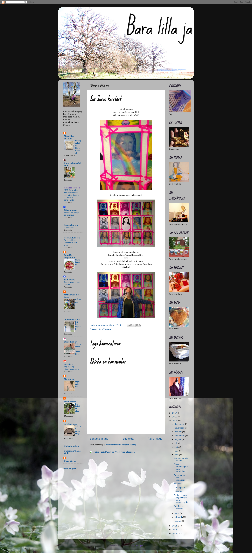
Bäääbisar (178, 484)
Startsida (128, 438)
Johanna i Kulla (72, 319)
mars (177, 513)
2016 (174, 417)
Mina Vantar (70, 402)
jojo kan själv (70, 424)
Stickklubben (70, 342)
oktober (178, 432)
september (180, 435)
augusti (178, 439)
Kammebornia (71, 225)
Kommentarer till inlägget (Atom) (121, 445)
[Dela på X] (134, 325)
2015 (174, 421)
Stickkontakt (70, 210)
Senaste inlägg (99, 438)
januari (178, 521)
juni (176, 447)
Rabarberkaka (77, 262)
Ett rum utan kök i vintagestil (179, 477)
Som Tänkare (104, 329)
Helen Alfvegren (72, 238)
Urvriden (178, 491)
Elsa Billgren (70, 469)
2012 (174, 533)
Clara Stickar (70, 461)
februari (178, 517)
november (179, 428)
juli (176, 443)
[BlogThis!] (131, 325)
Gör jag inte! (179, 488)
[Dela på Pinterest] (139, 325)
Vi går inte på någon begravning (71, 367)
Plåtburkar (78, 300)
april (177, 455)
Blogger (138, 546)
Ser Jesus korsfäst (178, 507)
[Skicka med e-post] (128, 325)
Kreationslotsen (72, 188)
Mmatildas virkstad (69, 137)
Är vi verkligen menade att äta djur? (70, 242)
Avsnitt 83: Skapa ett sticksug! (71, 213)
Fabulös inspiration (69, 256)
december (179, 424)
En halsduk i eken (77, 407)
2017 (174, 413)
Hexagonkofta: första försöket (78, 147)
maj (176, 451)
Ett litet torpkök (77, 325)
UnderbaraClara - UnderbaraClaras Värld (72, 449)
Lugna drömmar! (77, 383)
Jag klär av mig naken (181, 459)
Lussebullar (69, 227)
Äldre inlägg (155, 438)
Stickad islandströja (78, 430)
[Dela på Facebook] (136, 325)
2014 (174, 526)
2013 (174, 530)
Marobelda (69, 379)
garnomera (69, 280)
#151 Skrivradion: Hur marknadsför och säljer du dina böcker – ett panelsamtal (71, 195)
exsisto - (68, 364)
